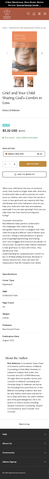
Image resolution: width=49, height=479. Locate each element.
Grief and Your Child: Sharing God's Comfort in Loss (27, 28)
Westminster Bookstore (17, 473)
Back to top (24, 424)
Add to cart (33, 164)
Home (5, 28)
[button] (39, 13)
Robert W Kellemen (11, 110)
